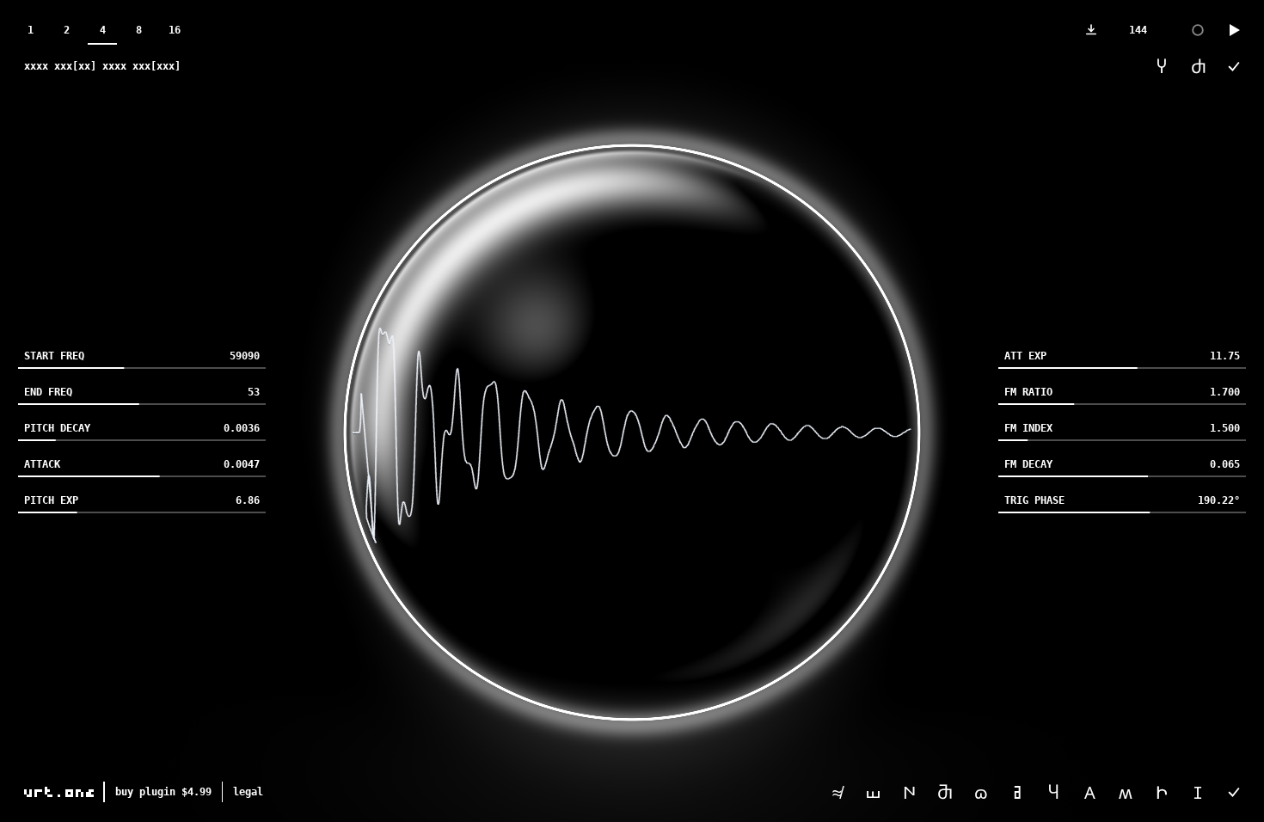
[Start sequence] (1234, 30)
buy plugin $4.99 (163, 792)
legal (248, 792)
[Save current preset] (1234, 792)
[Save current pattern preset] (1234, 66)
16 (175, 30)
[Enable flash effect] (1197, 30)
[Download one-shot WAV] (1091, 30)
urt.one (60, 792)
